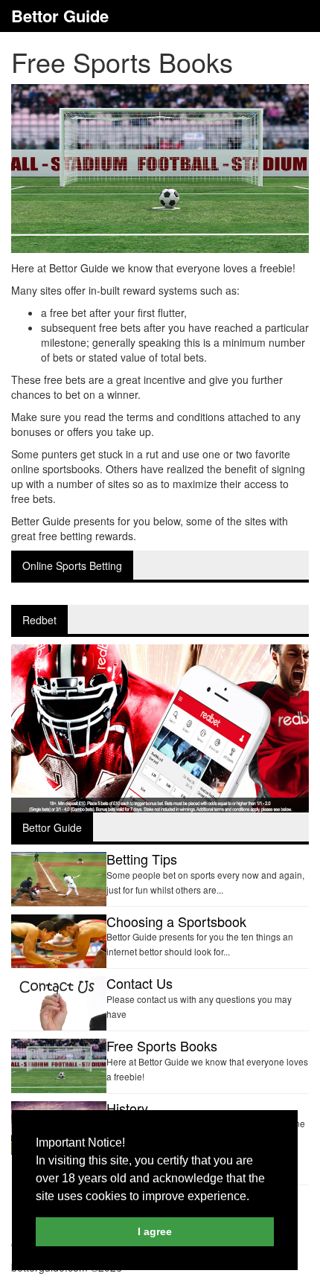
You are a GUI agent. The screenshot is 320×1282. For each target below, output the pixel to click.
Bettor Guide (60, 16)
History (127, 1108)
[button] (254, 1197)
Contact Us (139, 983)
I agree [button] (155, 1231)
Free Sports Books (161, 1045)
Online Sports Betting (72, 565)
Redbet (39, 619)
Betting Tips (141, 858)
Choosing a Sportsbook (176, 921)
